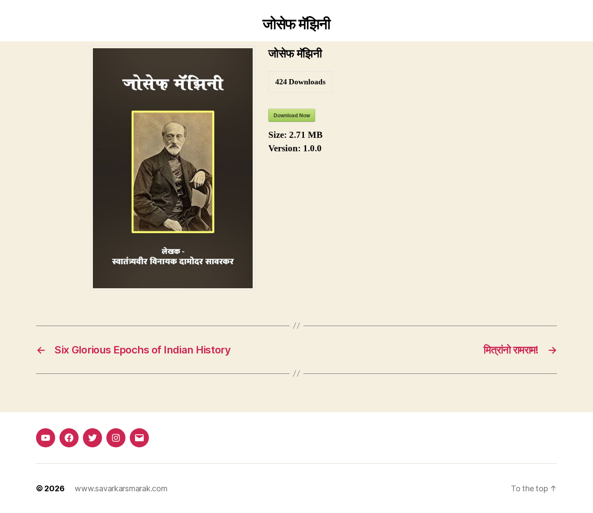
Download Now (291, 115)
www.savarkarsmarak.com (121, 488)
